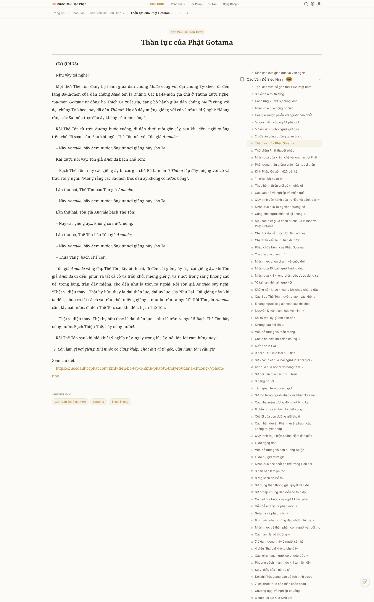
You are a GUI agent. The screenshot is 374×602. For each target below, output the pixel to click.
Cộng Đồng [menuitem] (231, 4)
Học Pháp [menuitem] (197, 4)
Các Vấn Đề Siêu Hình (105, 13)
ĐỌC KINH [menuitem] (158, 4)
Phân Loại (78, 13)
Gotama (98, 401)
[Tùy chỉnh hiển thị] (313, 4)
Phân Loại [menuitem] (178, 4)
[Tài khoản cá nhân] (319, 4)
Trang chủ (59, 13)
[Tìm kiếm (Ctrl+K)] (306, 4)
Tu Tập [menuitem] (213, 4)
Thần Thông (120, 401)
